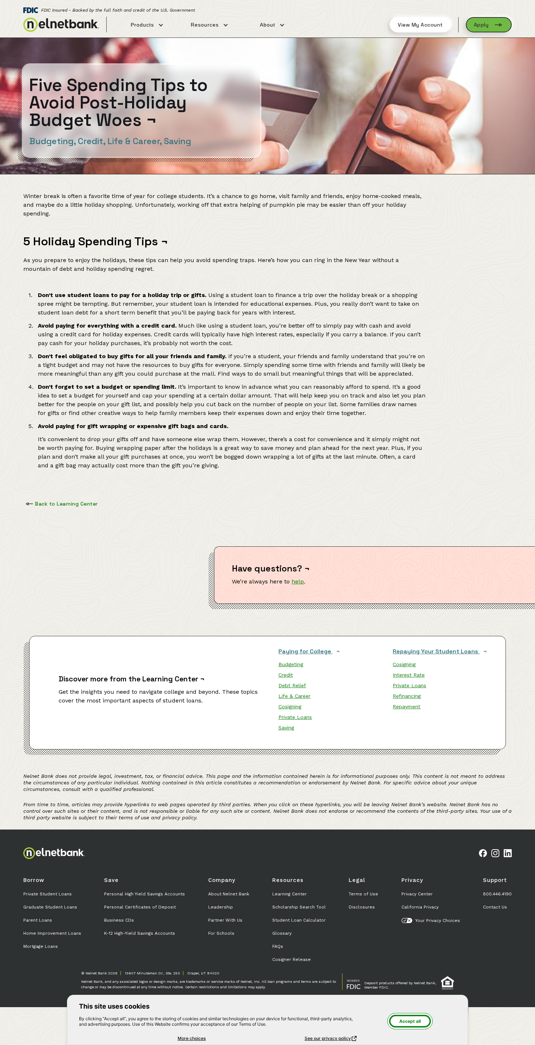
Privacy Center (417, 894)
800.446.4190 (497, 894)
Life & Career (294, 696)
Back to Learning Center (66, 503)
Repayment (406, 706)
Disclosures (362, 907)
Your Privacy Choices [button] (437, 920)
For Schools (221, 933)
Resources (206, 25)
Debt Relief (292, 685)
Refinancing (407, 696)
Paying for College (305, 651)
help (298, 581)
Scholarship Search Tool (299, 907)
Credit (285, 675)
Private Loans (295, 717)
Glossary (282, 933)
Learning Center (289, 894)
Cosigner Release (291, 959)
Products (143, 25)
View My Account (420, 24)
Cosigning (289, 706)
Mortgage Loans (40, 946)
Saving (286, 728)
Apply (481, 24)
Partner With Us (225, 920)
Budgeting (290, 664)
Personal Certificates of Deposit (140, 907)
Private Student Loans (47, 894)
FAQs (277, 946)
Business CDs (119, 920)
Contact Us (495, 907)
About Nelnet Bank (228, 894)
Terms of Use (363, 894)
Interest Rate (409, 675)
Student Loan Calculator (299, 920)
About (268, 25)
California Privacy (420, 907)
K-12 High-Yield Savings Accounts (139, 933)
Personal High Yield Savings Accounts (144, 894)
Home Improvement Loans (52, 933)
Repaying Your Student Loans (436, 651)
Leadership (220, 907)
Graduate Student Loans (50, 907)
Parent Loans (37, 920)
